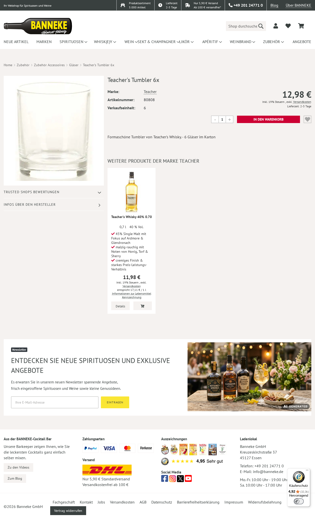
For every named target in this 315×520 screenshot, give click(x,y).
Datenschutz (161, 502)
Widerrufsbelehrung (265, 502)
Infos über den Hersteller (30, 204)
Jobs (101, 502)
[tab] (54, 192)
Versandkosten (302, 102)
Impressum (233, 502)
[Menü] (307, 471)
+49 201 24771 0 (269, 465)
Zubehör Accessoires (49, 65)
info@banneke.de (268, 471)
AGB (143, 502)
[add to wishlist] (288, 25)
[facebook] (164, 479)
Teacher (150, 91)
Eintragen (115, 402)
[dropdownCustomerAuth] (275, 26)
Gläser (74, 65)
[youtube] (188, 479)
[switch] (299, 501)
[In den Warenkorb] (142, 305)
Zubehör (23, 65)
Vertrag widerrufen (68, 510)
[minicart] (301, 26)
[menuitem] (15, 41)
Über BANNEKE (298, 5)
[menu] (157, 41)
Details (120, 306)
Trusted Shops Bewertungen (31, 192)
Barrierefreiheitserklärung (198, 502)
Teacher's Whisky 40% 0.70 (131, 217)
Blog (274, 5)
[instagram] (172, 479)
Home (8, 65)
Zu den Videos (18, 467)
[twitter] (180, 479)
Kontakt (86, 502)
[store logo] (38, 26)
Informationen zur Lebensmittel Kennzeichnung (131, 295)
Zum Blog (15, 478)
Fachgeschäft (64, 502)
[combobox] (246, 26)
